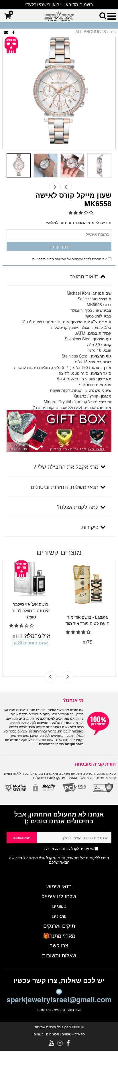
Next (54, 187)
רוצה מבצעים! (22, 838)
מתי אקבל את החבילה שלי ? (66, 466)
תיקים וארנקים (59, 925)
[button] (81, 212)
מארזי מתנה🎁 (59, 935)
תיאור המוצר (84, 276)
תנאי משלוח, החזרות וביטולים (65, 486)
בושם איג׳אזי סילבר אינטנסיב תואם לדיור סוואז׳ (31, 610)
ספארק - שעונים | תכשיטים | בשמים (59, 1033)
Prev (66, 187)
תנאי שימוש (59, 886)
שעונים (59, 915)
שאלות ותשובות (59, 955)
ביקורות (90, 526)
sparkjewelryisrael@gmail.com (59, 999)
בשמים (59, 905)
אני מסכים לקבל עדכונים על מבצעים (57, 848)
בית (112, 31)
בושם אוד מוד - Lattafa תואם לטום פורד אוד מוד (87, 620)
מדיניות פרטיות (43, 258)
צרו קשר (59, 945)
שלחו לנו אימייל (59, 896)
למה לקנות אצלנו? (78, 506)
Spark (66, 1026)
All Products (90, 31)
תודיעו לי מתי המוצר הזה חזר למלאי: (78, 222)
